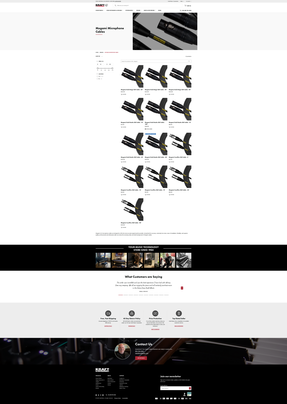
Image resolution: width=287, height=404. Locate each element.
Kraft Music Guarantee (124, 380)
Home (97, 52)
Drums (97, 384)
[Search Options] (189, 61)
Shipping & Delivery (123, 386)
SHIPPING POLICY (108, 326)
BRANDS (101, 52)
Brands (97, 388)
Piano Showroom (111, 381)
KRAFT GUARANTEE (155, 329)
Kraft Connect (110, 380)
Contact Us (121, 378)
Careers (109, 383)
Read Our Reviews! (179, 326)
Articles (109, 384)
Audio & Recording (100, 386)
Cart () (189, 5)
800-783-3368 (139, 351)
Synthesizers (98, 383)
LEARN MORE (118, 1)
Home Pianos (99, 378)
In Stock (101, 74)
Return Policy (122, 388)
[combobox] (149, 5)
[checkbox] (104, 76)
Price (101, 61)
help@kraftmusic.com (141, 353)
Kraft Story (110, 378)
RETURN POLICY (131, 326)
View (139, 117)
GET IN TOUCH (141, 358)
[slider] (97, 68)
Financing (121, 381)
